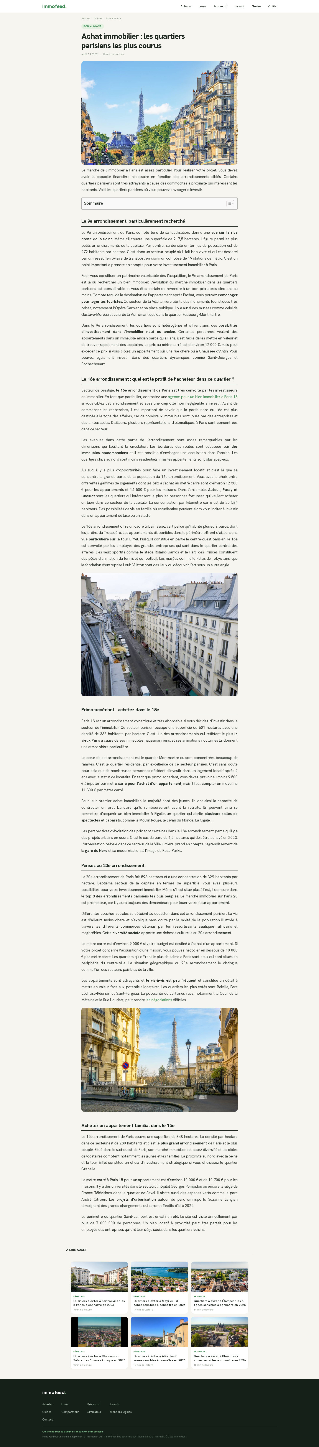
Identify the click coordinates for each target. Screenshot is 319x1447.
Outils (272, 6)
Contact (47, 1419)
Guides (256, 6)
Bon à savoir (113, 18)
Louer (203, 6)
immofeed (54, 6)
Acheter (186, 6)
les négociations (159, 1000)
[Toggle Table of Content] (228, 203)
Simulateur (94, 1412)
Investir (240, 6)
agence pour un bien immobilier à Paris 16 (203, 396)
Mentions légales (121, 1412)
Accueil (85, 18)
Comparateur (70, 1412)
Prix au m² (221, 6)
